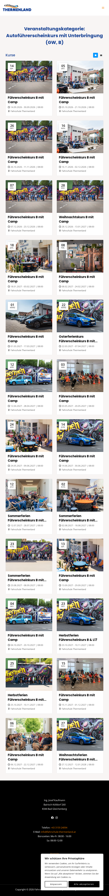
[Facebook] (52, 817)
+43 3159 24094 (59, 827)
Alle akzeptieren (84, 884)
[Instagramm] (56, 817)
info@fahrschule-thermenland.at (58, 831)
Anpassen (56, 884)
